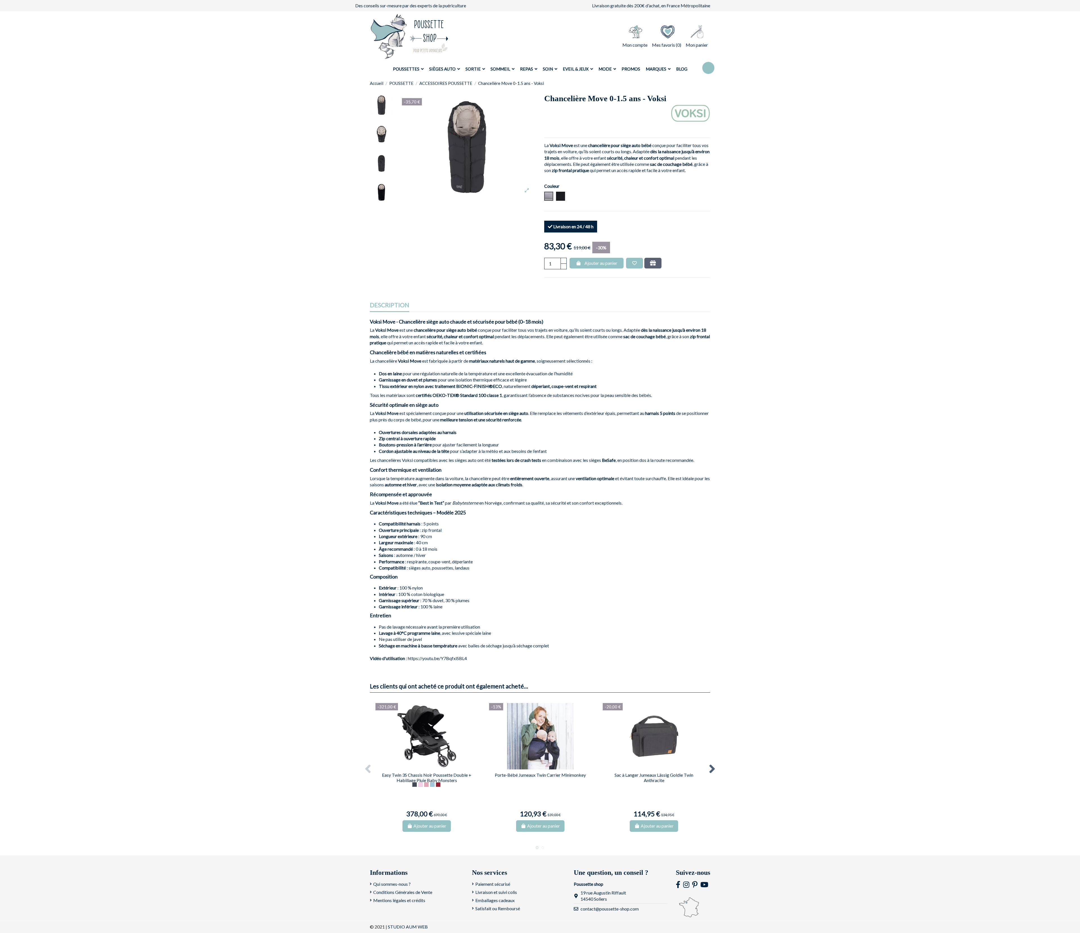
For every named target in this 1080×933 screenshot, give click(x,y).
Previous (368, 769)
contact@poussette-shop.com (609, 908)
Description (389, 305)
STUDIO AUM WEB (408, 926)
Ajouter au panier (600, 263)
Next (711, 769)
